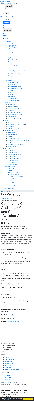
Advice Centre (12, 104)
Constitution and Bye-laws (16, 62)
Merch (10, 170)
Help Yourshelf (12, 110)
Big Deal (10, 58)
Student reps (12, 156)
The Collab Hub (13, 162)
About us (10, 56)
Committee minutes (14, 60)
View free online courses (15, 144)
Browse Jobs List (6, 198)
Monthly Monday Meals (15, 114)
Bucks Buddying (13, 106)
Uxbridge (11, 52)
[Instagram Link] (5, 388)
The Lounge (11, 181)
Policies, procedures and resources (19, 70)
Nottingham (11, 50)
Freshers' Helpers (13, 108)
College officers (13, 152)
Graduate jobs (12, 134)
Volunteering (12, 98)
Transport (11, 76)
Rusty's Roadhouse (14, 175)
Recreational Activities (15, 88)
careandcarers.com (13, 321)
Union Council (12, 164)
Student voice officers (15, 158)
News (9, 122)
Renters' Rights (12, 116)
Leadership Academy (14, 138)
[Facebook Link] (2, 388)
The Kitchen (11, 179)
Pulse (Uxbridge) (13, 173)
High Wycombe (12, 46)
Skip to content (5, 1)
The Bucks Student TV (15, 128)
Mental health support (15, 112)
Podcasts (11, 126)
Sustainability (12, 96)
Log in (5, 35)
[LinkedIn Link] (8, 388)
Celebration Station (14, 84)
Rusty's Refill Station (14, 118)
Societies (11, 90)
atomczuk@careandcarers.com (15, 315)
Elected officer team (14, 154)
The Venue (11, 183)
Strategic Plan (12, 72)
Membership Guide (14, 66)
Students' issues (13, 160)
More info (7, 399)
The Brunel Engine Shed (15, 177)
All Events (11, 44)
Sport (9, 92)
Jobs (5, 191)
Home (2, 191)
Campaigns (11, 150)
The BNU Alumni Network (16, 74)
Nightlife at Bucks (13, 48)
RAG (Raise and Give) (14, 86)
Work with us (12, 146)
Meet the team (12, 64)
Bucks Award (12, 132)
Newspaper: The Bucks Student (17, 124)
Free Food (11, 168)
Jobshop (10, 136)
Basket (8, 6)
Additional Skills (13, 82)
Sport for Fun (12, 94)
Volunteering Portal (14, 100)
